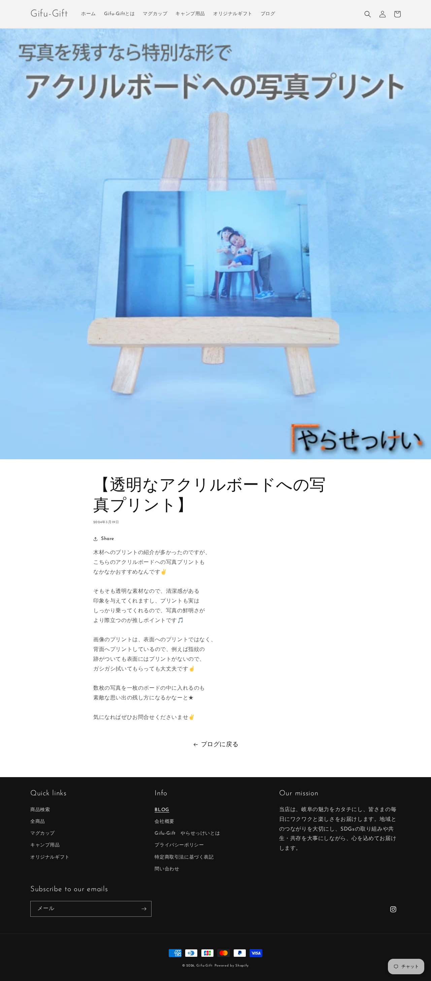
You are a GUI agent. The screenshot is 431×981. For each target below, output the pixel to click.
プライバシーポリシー (179, 845)
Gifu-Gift (204, 966)
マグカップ (42, 833)
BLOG (162, 809)
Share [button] (107, 538)
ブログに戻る (220, 745)
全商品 (37, 821)
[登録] (143, 909)
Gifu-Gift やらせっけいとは (187, 833)
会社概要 (164, 821)
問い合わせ (167, 869)
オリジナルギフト (50, 857)
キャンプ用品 (45, 845)
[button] (367, 14)
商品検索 (40, 809)
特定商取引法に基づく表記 (184, 857)
